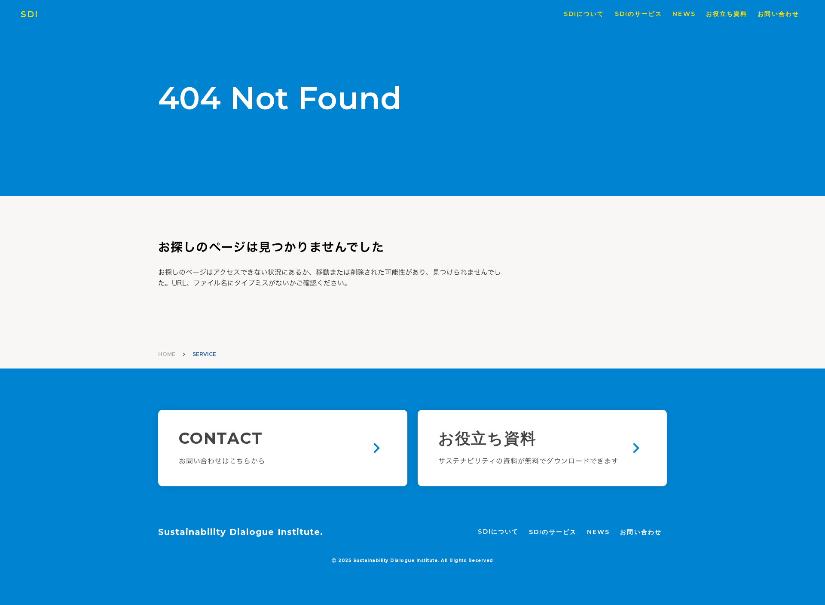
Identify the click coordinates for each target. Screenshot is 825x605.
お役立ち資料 (727, 14)
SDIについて (584, 14)
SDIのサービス (639, 14)
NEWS (683, 14)
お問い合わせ (778, 14)
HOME (166, 354)
